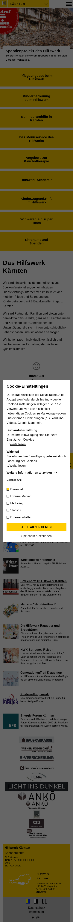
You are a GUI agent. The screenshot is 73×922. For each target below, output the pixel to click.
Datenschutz (14, 479)
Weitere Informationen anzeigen (29, 472)
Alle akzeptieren (36, 527)
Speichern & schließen (36, 536)
